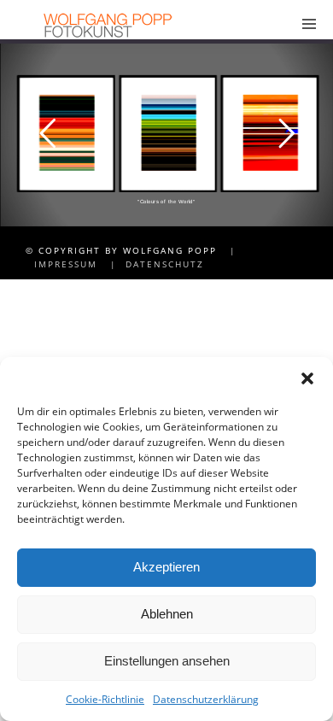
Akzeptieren (166, 567)
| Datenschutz (153, 264)
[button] (307, 378)
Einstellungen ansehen (167, 661)
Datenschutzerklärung (206, 699)
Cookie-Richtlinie (105, 699)
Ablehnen (167, 614)
